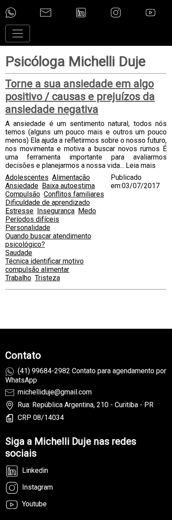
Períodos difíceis (32, 219)
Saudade (18, 253)
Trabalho (18, 278)
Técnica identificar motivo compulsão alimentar (44, 265)
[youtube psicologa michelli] (150, 12)
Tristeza (47, 278)
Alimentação (71, 177)
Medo (87, 211)
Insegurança (56, 211)
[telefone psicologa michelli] (10, 12)
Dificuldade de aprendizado (47, 202)
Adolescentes (27, 177)
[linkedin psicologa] (80, 12)
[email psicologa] (45, 12)
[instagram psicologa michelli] (115, 12)
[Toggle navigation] (17, 33)
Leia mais (141, 165)
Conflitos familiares (74, 194)
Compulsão (22, 194)
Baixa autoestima (68, 186)
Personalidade (27, 227)
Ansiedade (21, 186)
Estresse (19, 211)
